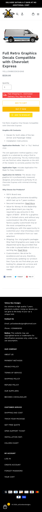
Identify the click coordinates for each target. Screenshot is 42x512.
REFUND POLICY (11, 385)
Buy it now (21, 109)
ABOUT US (8, 354)
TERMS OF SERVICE (13, 373)
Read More (30, 203)
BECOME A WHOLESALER (15, 397)
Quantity (5, 83)
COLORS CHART (11, 443)
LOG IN (7, 459)
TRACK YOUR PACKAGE (14, 419)
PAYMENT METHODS (13, 360)
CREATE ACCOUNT (12, 465)
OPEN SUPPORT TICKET (14, 431)
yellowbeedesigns (24, 504)
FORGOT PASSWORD (13, 471)
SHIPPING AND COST (13, 413)
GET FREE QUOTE (12, 425)
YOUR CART (9, 477)
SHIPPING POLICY (12, 379)
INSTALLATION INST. (13, 437)
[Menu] (38, 13)
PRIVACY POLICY (11, 367)
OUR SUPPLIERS (11, 391)
